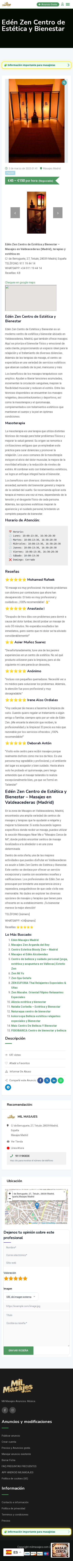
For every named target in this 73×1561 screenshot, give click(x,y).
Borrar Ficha (8, 1460)
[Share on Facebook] (40, 1080)
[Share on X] (47, 1080)
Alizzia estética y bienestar (28, 1002)
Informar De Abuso (20, 1071)
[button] (37, 1205)
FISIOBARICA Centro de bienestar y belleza (38, 1030)
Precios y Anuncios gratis (16, 1447)
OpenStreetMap (48, 1222)
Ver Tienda (17, 1141)
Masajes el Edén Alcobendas (29, 954)
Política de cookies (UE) (15, 1478)
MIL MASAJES (28, 1117)
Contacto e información (15, 1502)
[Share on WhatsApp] (61, 1080)
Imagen (8, 1288)
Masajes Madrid (52, 168)
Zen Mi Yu (17, 973)
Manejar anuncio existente (16, 1454)
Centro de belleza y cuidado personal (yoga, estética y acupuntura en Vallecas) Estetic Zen (39, 963)
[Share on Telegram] (8, 1087)
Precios (6, 1520)
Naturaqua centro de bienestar (31, 1011)
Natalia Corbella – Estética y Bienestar (35, 1006)
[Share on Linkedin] (54, 1080)
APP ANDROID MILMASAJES (17, 1472)
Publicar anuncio (11, 1435)
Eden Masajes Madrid (25, 940)
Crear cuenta (9, 1441)
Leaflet (34, 1222)
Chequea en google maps (20, 282)
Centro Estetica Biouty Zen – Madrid (34, 949)
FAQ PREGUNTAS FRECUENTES (19, 1466)
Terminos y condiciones (15, 1514)
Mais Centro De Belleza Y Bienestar (34, 1025)
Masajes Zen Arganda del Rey (30, 944)
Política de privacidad (13, 1508)
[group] (36, 65)
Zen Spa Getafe (21, 978)
